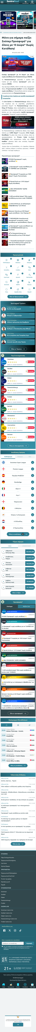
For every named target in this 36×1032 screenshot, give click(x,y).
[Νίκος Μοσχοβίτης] (3, 329)
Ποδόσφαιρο (4, 816)
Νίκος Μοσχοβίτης (11, 327)
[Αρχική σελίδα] (0, 32)
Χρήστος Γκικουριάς (11, 340)
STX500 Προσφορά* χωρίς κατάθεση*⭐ (17, 160)
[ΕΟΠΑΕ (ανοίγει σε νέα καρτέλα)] (23, 968)
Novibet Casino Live (6, 913)
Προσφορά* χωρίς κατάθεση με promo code (14, 813)
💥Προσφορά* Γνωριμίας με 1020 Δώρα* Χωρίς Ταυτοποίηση (20, 175)
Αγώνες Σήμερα (5, 866)
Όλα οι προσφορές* (16, 713)
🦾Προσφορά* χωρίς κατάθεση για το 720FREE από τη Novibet (20, 167)
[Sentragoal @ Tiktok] (20, 930)
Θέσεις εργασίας (28, 975)
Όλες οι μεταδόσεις (17, 765)
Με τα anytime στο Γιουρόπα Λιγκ (18, 335)
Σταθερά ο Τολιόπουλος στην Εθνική (18, 329)
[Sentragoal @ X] (10, 930)
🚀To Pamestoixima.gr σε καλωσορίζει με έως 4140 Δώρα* (19, 234)
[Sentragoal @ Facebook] (4, 930)
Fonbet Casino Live (6, 921)
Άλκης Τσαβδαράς (11, 313)
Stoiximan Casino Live (7, 910)
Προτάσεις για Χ (5, 882)
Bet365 (9, 406)
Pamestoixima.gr (12, 387)
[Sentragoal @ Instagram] (15, 930)
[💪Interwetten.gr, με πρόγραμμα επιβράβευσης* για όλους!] (5, 206)
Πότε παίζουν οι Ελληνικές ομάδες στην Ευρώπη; (16, 786)
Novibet (9, 368)
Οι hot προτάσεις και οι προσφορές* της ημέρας (15, 826)
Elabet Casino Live (6, 916)
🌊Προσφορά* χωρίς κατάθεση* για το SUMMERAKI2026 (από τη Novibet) (21, 228)
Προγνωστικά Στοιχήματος (8, 860)
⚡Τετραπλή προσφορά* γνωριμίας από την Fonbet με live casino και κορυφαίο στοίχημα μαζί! (20, 242)
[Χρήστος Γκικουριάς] (3, 342)
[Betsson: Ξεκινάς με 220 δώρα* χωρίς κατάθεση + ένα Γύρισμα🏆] (5, 213)
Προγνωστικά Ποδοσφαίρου (9, 873)
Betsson (9, 434)
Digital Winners (22, 980)
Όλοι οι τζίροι (16, 593)
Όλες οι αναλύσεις (16, 534)
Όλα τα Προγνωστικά (17, 297)
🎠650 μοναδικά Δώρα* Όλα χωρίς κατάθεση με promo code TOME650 (20, 197)
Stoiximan (10, 359)
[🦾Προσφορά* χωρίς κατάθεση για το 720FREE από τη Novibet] (5, 169)
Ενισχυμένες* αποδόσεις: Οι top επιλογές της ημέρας (17, 800)
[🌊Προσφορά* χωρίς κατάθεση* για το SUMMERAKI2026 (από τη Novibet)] (5, 228)
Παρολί (3, 884)
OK (18, 1024)
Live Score (4, 863)
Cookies (20, 1021)
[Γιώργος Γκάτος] (3, 335)
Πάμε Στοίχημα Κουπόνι (7, 857)
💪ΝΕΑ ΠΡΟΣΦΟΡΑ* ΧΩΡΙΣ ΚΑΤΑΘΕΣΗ (18, 190)
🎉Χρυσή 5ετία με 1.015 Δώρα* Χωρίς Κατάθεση (19, 182)
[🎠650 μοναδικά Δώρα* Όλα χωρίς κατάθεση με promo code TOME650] (5, 198)
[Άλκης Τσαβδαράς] (3, 315)
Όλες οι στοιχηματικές (16, 446)
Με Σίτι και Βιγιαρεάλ (14, 309)
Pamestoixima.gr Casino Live (9, 918)
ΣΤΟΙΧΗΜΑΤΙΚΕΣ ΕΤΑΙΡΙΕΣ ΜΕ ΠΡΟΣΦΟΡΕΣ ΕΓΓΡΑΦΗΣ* (12, 32)
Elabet (9, 378)
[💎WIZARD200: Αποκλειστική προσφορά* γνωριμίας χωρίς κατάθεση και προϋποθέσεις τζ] (5, 221)
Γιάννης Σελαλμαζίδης (12, 320)
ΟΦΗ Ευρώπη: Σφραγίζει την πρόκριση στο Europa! (17, 840)
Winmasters (11, 415)
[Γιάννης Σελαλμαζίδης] (3, 322)
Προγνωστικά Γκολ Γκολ (7, 876)
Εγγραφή (22, 124)
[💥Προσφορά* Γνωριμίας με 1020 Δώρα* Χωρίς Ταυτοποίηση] (5, 176)
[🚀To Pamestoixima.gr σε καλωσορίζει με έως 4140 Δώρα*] (5, 235)
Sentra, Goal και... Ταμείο (8, 781)
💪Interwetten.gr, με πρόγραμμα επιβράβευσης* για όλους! (19, 204)
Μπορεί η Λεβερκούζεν (14, 315)
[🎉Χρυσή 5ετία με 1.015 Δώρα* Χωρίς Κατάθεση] (5, 183)
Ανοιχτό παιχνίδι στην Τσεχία (16, 342)
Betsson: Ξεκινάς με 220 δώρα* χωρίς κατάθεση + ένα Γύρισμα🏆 (20, 212)
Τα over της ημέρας (6, 879)
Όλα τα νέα (16, 844)
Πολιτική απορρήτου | (17, 975)
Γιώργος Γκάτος (10, 333)
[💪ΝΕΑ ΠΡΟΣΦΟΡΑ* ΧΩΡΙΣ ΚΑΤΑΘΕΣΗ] (5, 191)
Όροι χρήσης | (7, 975)
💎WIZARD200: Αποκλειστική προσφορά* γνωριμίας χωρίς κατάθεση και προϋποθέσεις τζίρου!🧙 (20, 220)
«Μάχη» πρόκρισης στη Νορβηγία (18, 322)
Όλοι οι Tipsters (16, 349)
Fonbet (9, 397)
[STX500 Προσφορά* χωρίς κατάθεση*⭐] (5, 161)
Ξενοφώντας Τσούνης (11, 307)
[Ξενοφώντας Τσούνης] (3, 309)
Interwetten (11, 425)
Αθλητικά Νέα (4, 778)
